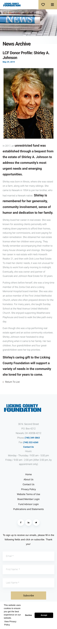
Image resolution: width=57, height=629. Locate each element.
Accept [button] (44, 615)
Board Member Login (28, 499)
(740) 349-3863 (32, 437)
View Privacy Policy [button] (10, 623)
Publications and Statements (28, 509)
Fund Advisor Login (28, 504)
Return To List (12, 382)
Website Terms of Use (28, 494)
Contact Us (28, 447)
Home (28, 474)
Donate (43, 4)
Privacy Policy (28, 489)
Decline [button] (28, 615)
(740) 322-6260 (30, 442)
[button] (52, 4)
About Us (28, 479)
